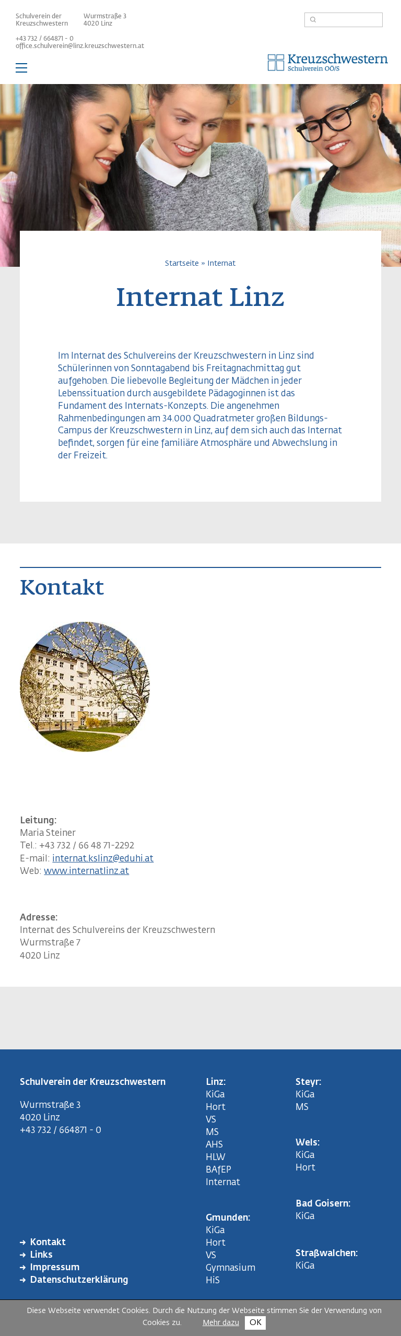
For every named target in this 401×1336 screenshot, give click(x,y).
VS (211, 1120)
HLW (216, 1157)
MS (214, 1132)
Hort (216, 1107)
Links (41, 1255)
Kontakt (48, 1242)
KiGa (215, 1095)
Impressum (55, 1267)
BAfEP (218, 1170)
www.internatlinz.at (86, 871)
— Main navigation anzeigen (200, 70)
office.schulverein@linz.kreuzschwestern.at (80, 46)
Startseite (182, 263)
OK (256, 1322)
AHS (214, 1145)
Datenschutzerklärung (79, 1280)
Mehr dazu (221, 1323)
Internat (221, 263)
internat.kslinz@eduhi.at (103, 859)
